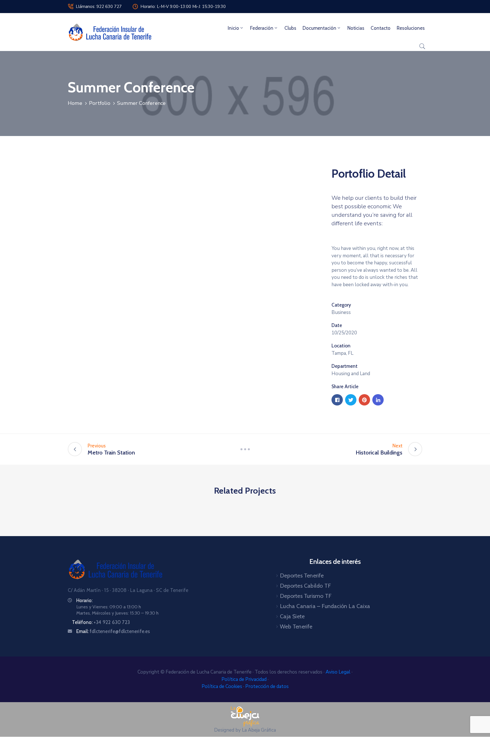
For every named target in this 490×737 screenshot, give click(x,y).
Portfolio (99, 103)
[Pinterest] (364, 399)
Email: (113, 631)
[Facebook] (337, 399)
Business (341, 312)
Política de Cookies (222, 686)
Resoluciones (411, 28)
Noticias (355, 28)
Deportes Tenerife (302, 575)
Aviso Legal (339, 672)
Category (341, 305)
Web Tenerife (296, 626)
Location (340, 346)
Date (336, 325)
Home (75, 103)
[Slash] (245, 449)
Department (344, 366)
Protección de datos (267, 686)
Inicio (233, 28)
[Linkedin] (378, 399)
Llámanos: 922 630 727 (99, 6)
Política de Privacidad (244, 679)
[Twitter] (350, 399)
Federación (261, 28)
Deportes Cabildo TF (305, 585)
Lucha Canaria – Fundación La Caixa (325, 606)
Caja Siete (292, 616)
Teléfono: (101, 622)
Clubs (290, 28)
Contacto (380, 28)
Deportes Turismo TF (305, 595)
